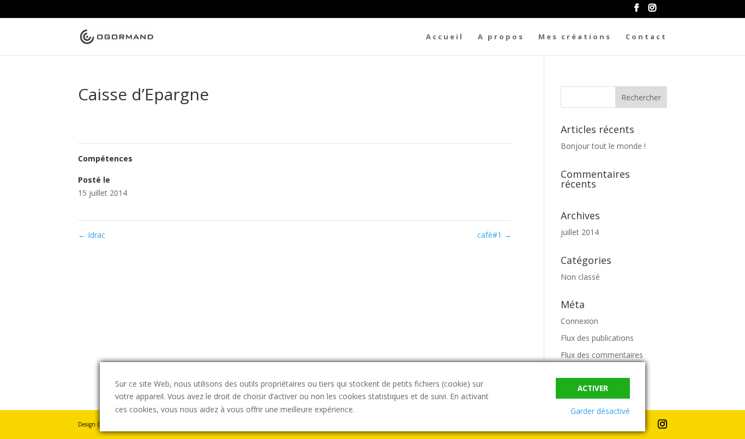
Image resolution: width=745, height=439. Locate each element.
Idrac (91, 235)
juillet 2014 (580, 232)
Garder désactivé (600, 411)
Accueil (445, 37)
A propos (501, 37)
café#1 (494, 235)
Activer (593, 388)
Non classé (580, 277)
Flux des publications (597, 338)
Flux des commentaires (602, 355)
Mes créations (574, 37)
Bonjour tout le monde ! (603, 146)
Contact (646, 37)
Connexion (579, 321)
